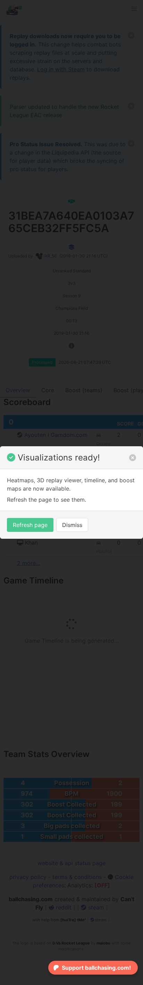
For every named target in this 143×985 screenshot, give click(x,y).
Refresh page (30, 524)
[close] (132, 457)
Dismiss (72, 524)
